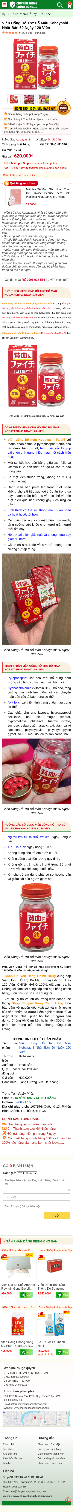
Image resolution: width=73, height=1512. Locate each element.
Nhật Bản (54, 139)
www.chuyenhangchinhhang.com (31, 1407)
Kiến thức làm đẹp (13, 1458)
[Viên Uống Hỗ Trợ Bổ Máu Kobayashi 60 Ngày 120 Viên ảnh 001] (36, 803)
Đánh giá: (9, 1173)
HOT (66, 1312)
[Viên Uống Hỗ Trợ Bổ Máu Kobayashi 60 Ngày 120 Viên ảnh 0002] (36, 951)
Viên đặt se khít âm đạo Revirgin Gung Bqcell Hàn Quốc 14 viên (18, 1288)
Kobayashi (23, 139)
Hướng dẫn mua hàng (49, 1449)
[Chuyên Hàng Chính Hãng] (5, 14)
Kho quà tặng (10, 1453)
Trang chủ (8, 1444)
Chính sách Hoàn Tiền (50, 1463)
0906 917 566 (36, 279)
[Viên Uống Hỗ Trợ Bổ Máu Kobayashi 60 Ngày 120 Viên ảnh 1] (36, 409)
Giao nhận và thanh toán (51, 1453)
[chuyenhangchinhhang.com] (23, 4)
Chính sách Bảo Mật (49, 1444)
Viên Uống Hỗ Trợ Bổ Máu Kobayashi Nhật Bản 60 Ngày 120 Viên (45, 1048)
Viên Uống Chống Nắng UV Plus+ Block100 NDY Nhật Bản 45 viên (17, 1345)
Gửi (57, 1215)
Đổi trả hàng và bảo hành (51, 1458)
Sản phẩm (8, 1449)
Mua (29, 1295)
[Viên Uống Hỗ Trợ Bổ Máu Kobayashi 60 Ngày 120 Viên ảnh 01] (36, 644)
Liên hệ (7, 1463)
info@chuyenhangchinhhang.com (29, 1491)
